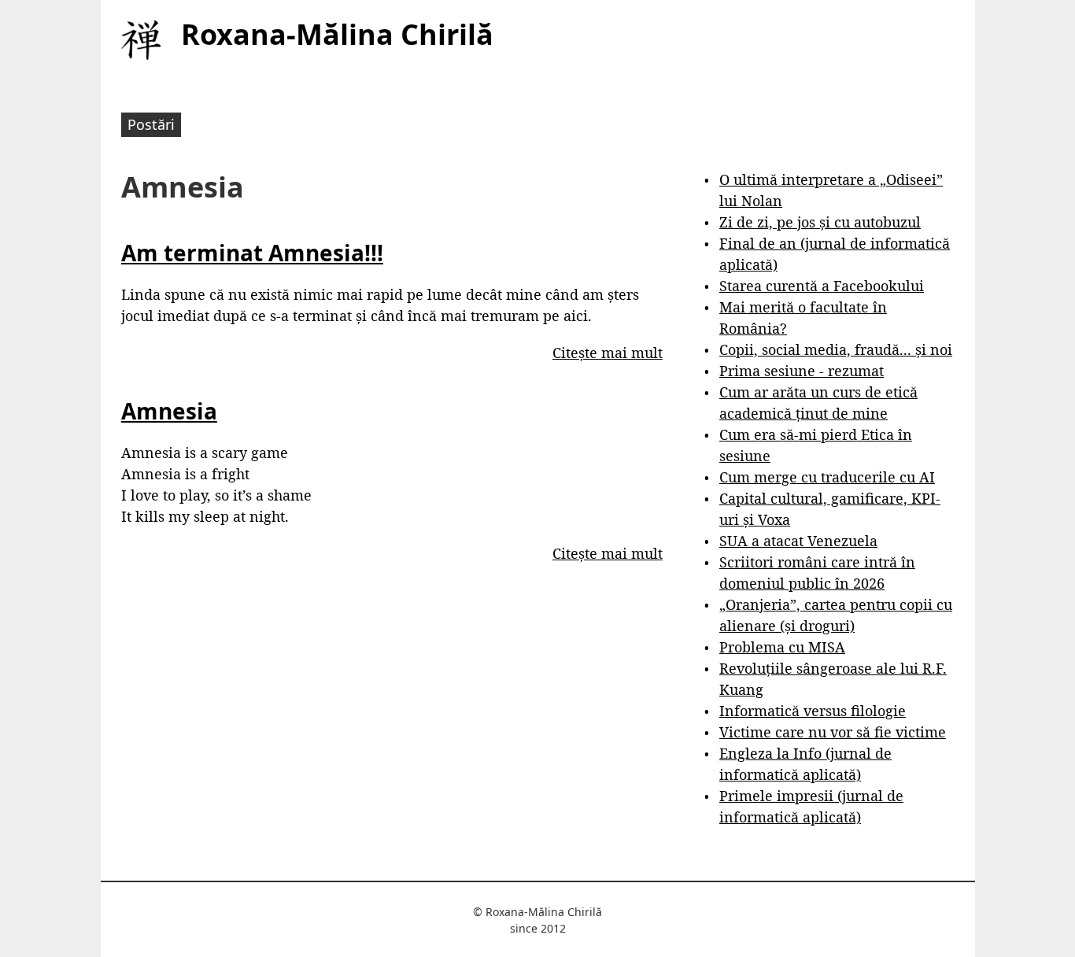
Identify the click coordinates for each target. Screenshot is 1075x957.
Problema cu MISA (782, 646)
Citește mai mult (607, 352)
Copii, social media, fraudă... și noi (835, 349)
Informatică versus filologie (812, 710)
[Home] (141, 40)
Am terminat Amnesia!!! (252, 253)
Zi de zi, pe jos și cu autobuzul (820, 221)
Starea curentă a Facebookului (821, 285)
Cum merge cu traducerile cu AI (827, 476)
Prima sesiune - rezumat (801, 370)
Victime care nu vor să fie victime (832, 731)
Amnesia (169, 411)
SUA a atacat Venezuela (798, 540)
